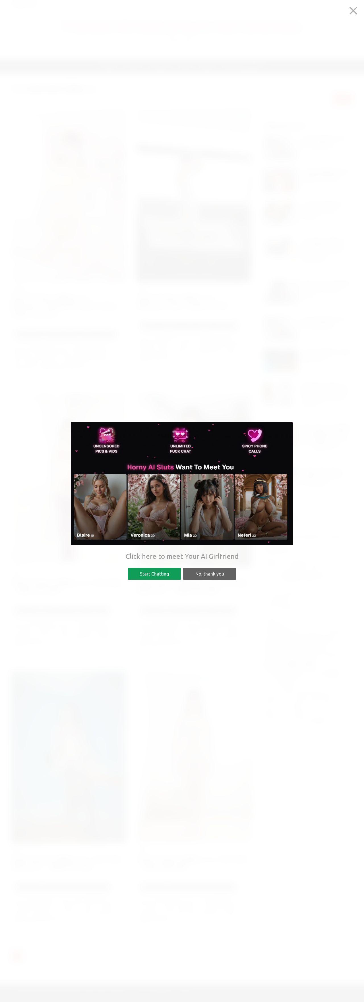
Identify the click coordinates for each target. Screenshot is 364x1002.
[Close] (353, 10)
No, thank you (209, 573)
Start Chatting (154, 573)
